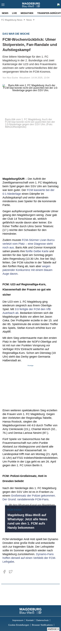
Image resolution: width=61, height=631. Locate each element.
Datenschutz (42, 620)
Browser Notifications (42, 625)
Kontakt (30, 620)
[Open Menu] (3, 5)
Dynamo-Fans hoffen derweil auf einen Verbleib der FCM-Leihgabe (29, 558)
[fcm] (30, 611)
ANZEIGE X (53, 629)
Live (14, 13)
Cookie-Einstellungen (18, 625)
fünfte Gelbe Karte (37, 251)
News (5, 13)
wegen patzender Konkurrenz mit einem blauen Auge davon (27, 270)
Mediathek (27, 13)
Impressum (17, 620)
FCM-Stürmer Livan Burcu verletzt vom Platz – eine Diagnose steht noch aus (29, 243)
